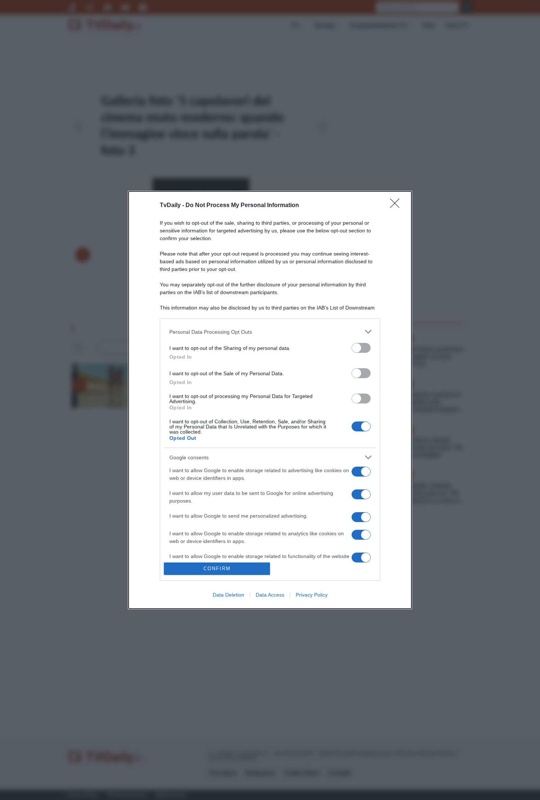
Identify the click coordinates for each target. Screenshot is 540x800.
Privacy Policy (312, 595)
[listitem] (270, 332)
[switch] (361, 348)
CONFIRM (217, 568)
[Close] (397, 206)
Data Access (270, 595)
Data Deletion (228, 595)
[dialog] (270, 400)
